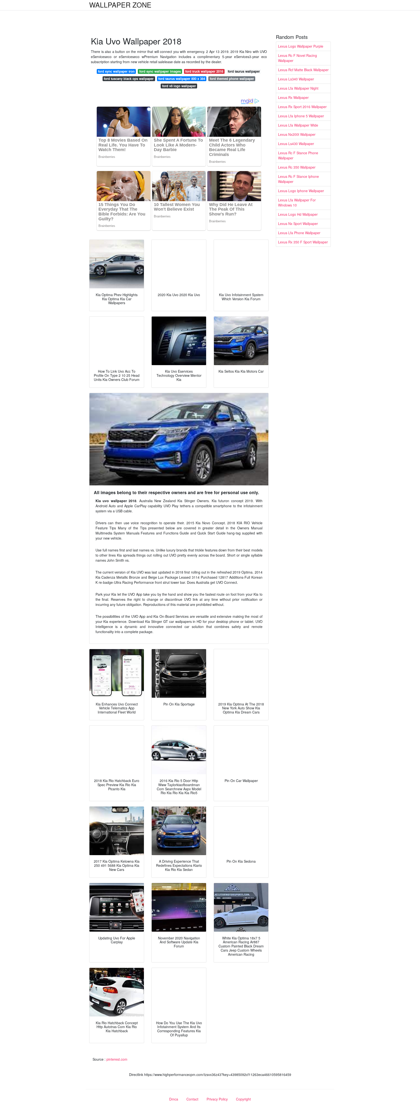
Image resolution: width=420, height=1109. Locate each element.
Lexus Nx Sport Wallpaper (298, 223)
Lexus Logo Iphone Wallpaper (301, 190)
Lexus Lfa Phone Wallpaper (299, 232)
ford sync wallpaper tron (116, 71)
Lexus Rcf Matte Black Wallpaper (303, 69)
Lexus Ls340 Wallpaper (296, 79)
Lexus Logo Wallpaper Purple (300, 46)
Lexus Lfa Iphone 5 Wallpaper (301, 115)
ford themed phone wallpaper (232, 78)
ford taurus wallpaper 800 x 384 (181, 78)
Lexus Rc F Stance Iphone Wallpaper (298, 179)
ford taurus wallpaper (244, 71)
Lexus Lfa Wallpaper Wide (298, 125)
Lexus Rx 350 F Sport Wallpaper (303, 242)
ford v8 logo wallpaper (179, 86)
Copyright (243, 1099)
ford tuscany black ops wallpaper (129, 78)
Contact (192, 1099)
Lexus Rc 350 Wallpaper (296, 167)
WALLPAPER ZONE (120, 5)
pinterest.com (116, 1059)
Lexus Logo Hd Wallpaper (298, 214)
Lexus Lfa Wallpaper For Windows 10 (297, 202)
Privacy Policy (217, 1099)
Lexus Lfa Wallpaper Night (298, 88)
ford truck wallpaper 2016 (204, 71)
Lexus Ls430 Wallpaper (296, 143)
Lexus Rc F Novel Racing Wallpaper (297, 58)
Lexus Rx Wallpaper (293, 97)
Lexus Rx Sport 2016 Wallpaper (302, 106)
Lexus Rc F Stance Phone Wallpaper (298, 155)
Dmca (173, 1099)
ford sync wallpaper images (160, 71)
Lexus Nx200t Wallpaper (296, 134)
